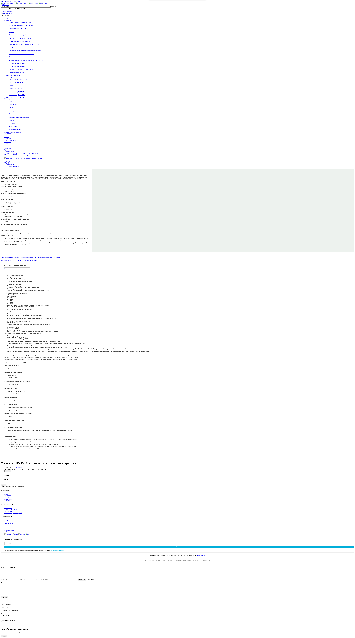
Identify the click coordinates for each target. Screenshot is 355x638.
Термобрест (18, 467)
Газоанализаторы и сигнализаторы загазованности (25, 50)
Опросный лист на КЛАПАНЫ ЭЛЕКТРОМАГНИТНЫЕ (19, 260)
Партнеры (12, 111)
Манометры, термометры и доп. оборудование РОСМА (26, 60)
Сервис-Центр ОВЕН (15, 88)
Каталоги (7, 500)
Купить (3, 485)
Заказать (7, 471)
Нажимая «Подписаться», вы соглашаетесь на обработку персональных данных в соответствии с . (35, 550)
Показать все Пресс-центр (12, 132)
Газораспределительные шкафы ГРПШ (21, 22)
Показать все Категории (12, 75)
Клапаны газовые (10, 151)
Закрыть (3, 636)
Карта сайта (8, 508)
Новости (11, 101)
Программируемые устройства (18, 35)
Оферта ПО (12, 107)
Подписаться (179, 547)
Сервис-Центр (13, 85)
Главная (6, 18)
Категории (7, 20)
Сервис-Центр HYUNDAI (17, 95)
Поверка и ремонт (10, 77)
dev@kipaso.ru (201, 555)
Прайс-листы (13, 120)
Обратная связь (9, 531)
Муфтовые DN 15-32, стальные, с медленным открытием (22, 155)
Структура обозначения (11, 166)
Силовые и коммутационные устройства (22, 38)
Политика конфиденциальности (19, 117)
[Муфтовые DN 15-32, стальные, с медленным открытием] (23, 158)
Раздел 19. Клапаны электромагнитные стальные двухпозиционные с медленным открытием (30, 257)
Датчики (11, 47)
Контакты (7, 133)
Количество (4, 479)
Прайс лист (8, 499)
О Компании (13, 104)
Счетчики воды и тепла (16, 72)
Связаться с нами (14, 1)
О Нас (6, 520)
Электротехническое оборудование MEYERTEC (24, 44)
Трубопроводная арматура (17, 66)
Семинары (12, 123)
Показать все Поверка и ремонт (14, 97)
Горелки (11, 32)
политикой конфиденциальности (57, 550)
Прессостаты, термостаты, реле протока (21, 54)
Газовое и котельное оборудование (20, 41)
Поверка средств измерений (18, 79)
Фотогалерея (13, 126)
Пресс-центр (8, 99)
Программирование (10, 509)
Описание (7, 161)
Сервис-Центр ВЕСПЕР (16, 92)
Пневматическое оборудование (18, 63)
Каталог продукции (15, 129)
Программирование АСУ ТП (18, 82)
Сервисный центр (10, 511)
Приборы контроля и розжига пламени (21, 69)
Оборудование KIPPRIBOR (17, 28)
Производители (9, 522)
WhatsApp (12, 3)
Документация (9, 164)
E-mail (36, 3)
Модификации (9, 163)
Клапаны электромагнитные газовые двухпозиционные (22, 153)
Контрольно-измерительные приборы (21, 25)
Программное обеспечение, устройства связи (23, 57)
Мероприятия (8, 523)
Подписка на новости (16, 114)
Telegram (25, 3)
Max (45, 3)
